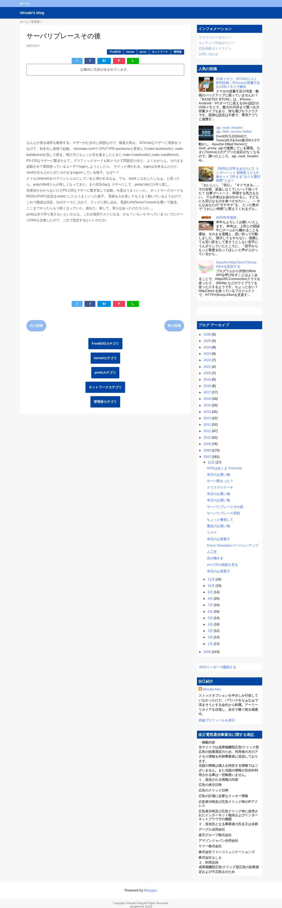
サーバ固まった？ (220, 481)
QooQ (148, 906)
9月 (211, 592)
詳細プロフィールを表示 (217, 720)
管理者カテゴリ (105, 401)
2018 (208, 386)
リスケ (212, 532)
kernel (130, 51)
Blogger (150, 890)
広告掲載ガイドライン (215, 48)
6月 (211, 611)
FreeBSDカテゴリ (105, 343)
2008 (208, 450)
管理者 (178, 51)
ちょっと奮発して (220, 519)
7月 (211, 605)
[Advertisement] (105, 108)
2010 (208, 437)
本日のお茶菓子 (218, 539)
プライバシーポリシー (215, 37)
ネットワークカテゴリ (105, 387)
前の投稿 (174, 325)
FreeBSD (115, 51)
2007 (208, 457)
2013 (208, 418)
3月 (211, 631)
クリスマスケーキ (220, 487)
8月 (211, 598)
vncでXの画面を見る (222, 564)
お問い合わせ (208, 54)
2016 (208, 398)
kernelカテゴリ (105, 358)
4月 (211, 624)
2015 (208, 405)
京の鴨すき (215, 558)
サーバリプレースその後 (225, 507)
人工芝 (212, 552)
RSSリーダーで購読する (217, 667)
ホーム (25, 3)
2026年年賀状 (226, 217)
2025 (208, 341)
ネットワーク (160, 51)
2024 (208, 347)
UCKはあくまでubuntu (224, 468)
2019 (208, 379)
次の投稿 (36, 325)
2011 (208, 431)
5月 (211, 618)
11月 (212, 579)
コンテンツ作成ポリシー (217, 43)
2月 (211, 637)
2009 (208, 444)
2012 (208, 424)
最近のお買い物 (218, 526)
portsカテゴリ (105, 372)
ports (143, 51)
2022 (208, 360)
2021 (208, 366)
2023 (208, 353)
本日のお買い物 (218, 474)
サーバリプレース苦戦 (223, 513)
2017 (208, 392)
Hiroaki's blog (32, 13)
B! (104, 60)
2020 (208, 373)
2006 (208, 652)
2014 (208, 411)
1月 (211, 644)
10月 (212, 585)
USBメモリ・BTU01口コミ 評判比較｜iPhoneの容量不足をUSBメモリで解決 (238, 82)
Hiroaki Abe (212, 689)
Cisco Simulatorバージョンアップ (232, 545)
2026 (208, 334)
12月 (212, 462)
